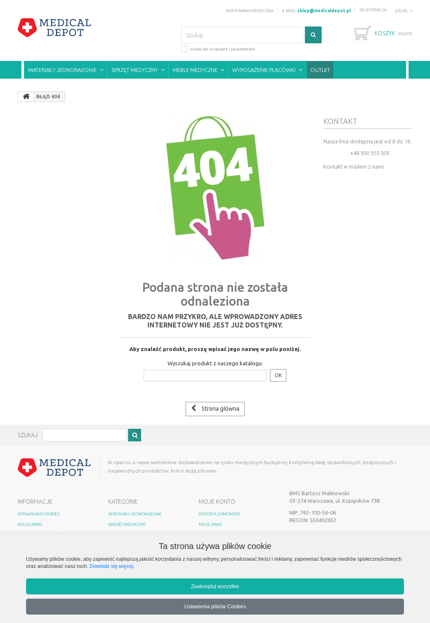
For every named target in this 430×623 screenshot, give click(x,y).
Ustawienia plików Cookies (215, 606)
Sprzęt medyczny (134, 70)
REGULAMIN (30, 524)
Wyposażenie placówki (264, 70)
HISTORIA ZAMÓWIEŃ (219, 514)
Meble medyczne (195, 70)
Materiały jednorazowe (62, 70)
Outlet (320, 70)
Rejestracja (372, 10)
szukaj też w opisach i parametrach (222, 49)
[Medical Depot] (55, 27)
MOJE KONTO (217, 501)
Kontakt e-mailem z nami (353, 166)
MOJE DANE (210, 524)
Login (401, 10)
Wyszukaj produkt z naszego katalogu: (215, 363)
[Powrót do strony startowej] (26, 97)
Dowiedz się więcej (111, 566)
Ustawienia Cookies (38, 514)
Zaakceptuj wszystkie (215, 586)
